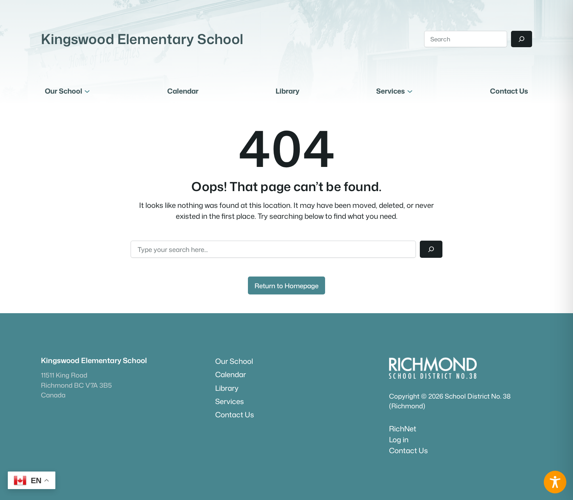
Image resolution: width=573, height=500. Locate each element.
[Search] (521, 39)
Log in (399, 439)
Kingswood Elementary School (142, 38)
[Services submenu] (410, 91)
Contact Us (408, 450)
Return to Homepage (286, 285)
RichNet (402, 429)
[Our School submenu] (87, 91)
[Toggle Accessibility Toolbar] (555, 482)
